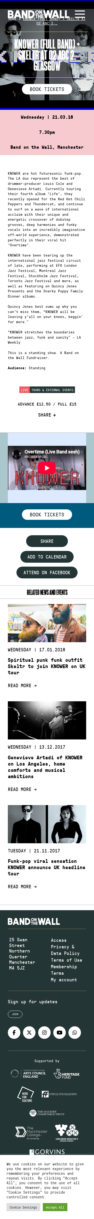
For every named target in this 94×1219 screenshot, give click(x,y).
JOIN (15, 1014)
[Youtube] (59, 1032)
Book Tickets (47, 89)
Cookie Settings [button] (23, 1207)
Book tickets (47, 514)
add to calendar (47, 557)
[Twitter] (29, 1032)
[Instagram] (44, 1032)
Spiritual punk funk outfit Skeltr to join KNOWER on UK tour (46, 666)
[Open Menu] (80, 14)
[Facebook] (14, 1032)
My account (64, 979)
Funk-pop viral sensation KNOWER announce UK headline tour (46, 867)
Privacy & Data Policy (65, 949)
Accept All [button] (55, 1207)
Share (44, 415)
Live (24, 390)
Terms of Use (66, 960)
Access (59, 940)
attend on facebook (47, 572)
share (47, 541)
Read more (19, 685)
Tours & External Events (52, 390)
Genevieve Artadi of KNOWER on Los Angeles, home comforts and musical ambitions (45, 767)
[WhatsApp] (74, 1032)
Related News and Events (47, 592)
